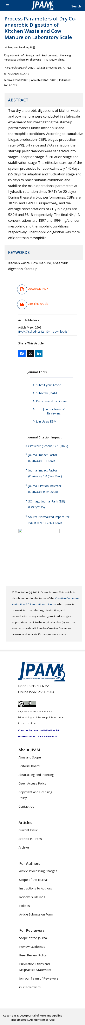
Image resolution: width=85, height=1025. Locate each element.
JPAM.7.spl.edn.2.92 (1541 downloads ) (43, 331)
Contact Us (26, 806)
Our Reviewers (30, 987)
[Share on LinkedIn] (38, 353)
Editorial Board (29, 766)
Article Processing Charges (38, 871)
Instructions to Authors (35, 888)
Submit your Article (48, 385)
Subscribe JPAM (46, 393)
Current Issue (28, 830)
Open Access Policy (32, 783)
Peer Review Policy (33, 955)
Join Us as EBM (46, 421)
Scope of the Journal (33, 879)
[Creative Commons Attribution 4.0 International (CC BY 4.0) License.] (27, 706)
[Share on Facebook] (22, 353)
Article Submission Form (36, 914)
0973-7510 (43, 686)
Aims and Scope (30, 757)
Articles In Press (30, 839)
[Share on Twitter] (30, 353)
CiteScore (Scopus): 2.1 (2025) (48, 446)
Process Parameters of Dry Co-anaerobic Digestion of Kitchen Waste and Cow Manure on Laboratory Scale (40, 27)
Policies (24, 906)
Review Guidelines (32, 897)
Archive (24, 847)
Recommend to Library (51, 401)
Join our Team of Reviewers (39, 978)
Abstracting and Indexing (36, 775)
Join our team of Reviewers (54, 411)
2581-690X (46, 692)
